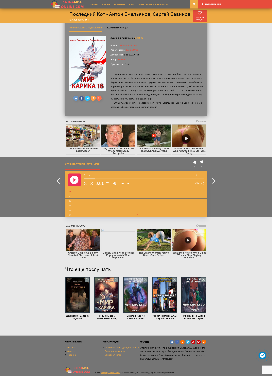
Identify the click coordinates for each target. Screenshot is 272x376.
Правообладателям (115, 351)
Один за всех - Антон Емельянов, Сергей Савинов (194, 317)
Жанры (106, 4)
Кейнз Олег (132, 49)
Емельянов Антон (127, 45)
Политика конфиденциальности (122, 347)
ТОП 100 (93, 4)
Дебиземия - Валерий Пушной (77, 317)
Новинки (119, 4)
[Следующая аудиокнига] (214, 180)
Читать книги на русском (153, 4)
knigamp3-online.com (110, 372)
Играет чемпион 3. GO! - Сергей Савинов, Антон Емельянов (165, 317)
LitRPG (139, 37)
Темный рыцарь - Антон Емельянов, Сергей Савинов (107, 317)
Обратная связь (113, 354)
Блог (132, 4)
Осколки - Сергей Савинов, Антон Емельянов (136, 317)
